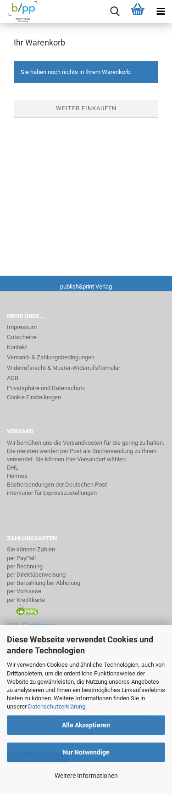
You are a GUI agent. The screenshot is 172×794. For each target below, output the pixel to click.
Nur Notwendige (86, 752)
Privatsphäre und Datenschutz (46, 388)
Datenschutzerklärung (56, 706)
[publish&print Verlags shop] (20, 11)
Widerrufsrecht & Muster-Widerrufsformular (63, 367)
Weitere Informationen (86, 775)
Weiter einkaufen (86, 108)
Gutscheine (22, 337)
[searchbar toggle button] (114, 11)
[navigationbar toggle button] (160, 11)
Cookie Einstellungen (34, 397)
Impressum (22, 326)
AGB (12, 377)
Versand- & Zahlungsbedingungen (50, 357)
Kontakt (17, 347)
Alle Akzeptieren (86, 725)
